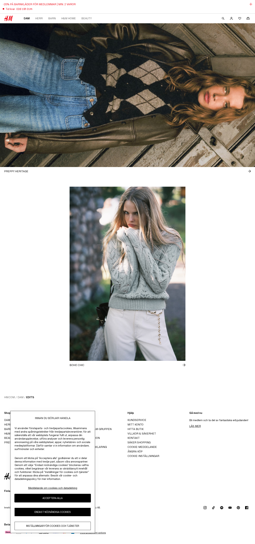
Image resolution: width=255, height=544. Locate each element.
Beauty (86, 18)
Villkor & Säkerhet (142, 433)
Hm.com (9, 397)
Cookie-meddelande (142, 446)
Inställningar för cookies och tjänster (52, 526)
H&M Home (68, 18)
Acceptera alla (52, 498)
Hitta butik (136, 429)
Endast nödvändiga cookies (53, 512)
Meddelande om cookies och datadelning (52, 487)
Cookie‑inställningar (143, 455)
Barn (52, 18)
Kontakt (134, 437)
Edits (30, 397)
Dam (27, 18)
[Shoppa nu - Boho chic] (181, 365)
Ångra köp (135, 451)
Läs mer (195, 426)
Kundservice (137, 420)
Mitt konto (135, 424)
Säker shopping (139, 442)
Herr (39, 18)
